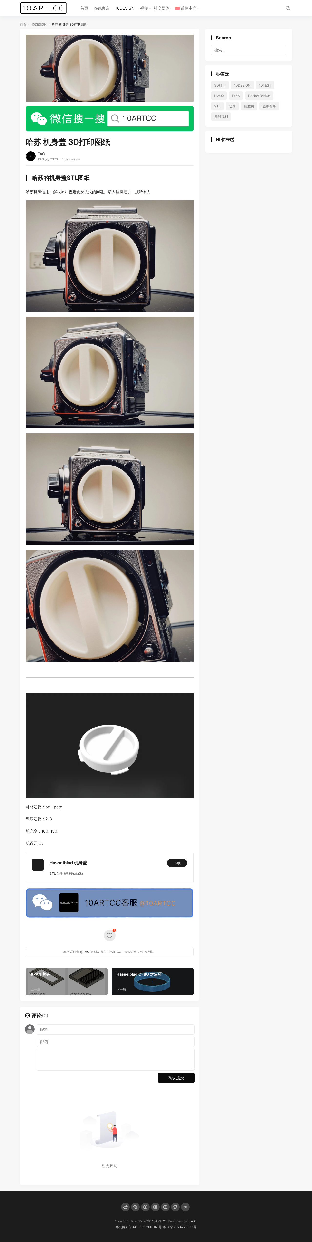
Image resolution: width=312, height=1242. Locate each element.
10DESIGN (125, 8)
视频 (144, 8)
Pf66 (236, 96)
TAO (41, 153)
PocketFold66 (259, 96)
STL (217, 106)
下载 (177, 863)
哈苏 (232, 106)
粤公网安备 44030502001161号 (139, 1227)
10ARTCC (159, 1221)
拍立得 (249, 106)
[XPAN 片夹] (67, 981)
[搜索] (287, 8)
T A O (192, 1221)
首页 (84, 8)
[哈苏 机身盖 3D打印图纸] (110, 255)
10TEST (265, 85)
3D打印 (220, 85)
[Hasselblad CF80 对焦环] (153, 981)
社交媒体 (161, 8)
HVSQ (219, 96)
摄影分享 (269, 106)
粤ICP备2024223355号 (179, 1227)
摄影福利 (221, 117)
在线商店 (102, 8)
